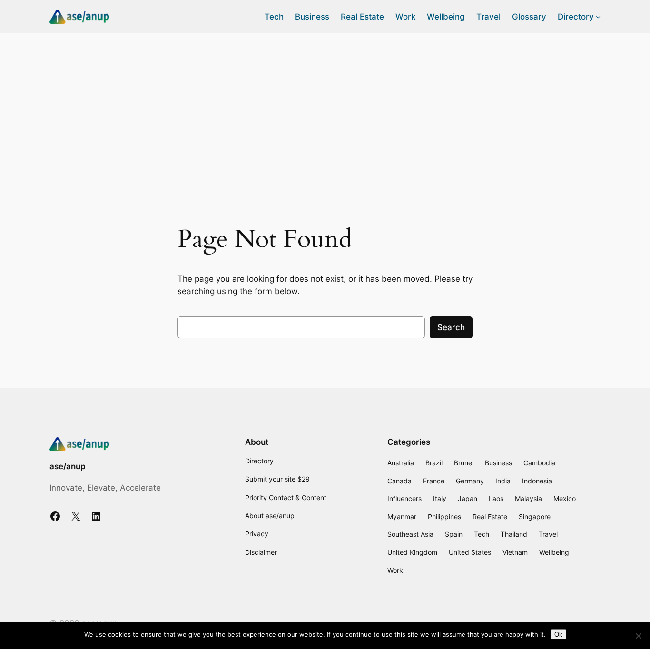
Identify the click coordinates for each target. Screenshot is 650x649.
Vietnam (515, 552)
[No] (638, 635)
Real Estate (490, 516)
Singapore (535, 516)
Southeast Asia (410, 534)
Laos (496, 498)
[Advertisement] (325, 109)
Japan (467, 498)
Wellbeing (554, 552)
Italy (439, 498)
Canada (399, 481)
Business (498, 463)
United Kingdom (412, 552)
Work (395, 570)
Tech (481, 534)
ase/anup (67, 466)
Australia (400, 463)
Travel (548, 534)
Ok (558, 634)
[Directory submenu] (598, 16)
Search (451, 327)
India (503, 481)
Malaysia (528, 498)
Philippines (444, 516)
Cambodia (539, 463)
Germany (470, 481)
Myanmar (401, 516)
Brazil (434, 463)
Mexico (564, 498)
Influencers (404, 498)
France (433, 481)
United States (470, 552)
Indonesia (537, 481)
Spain (454, 534)
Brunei (463, 463)
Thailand (514, 534)
